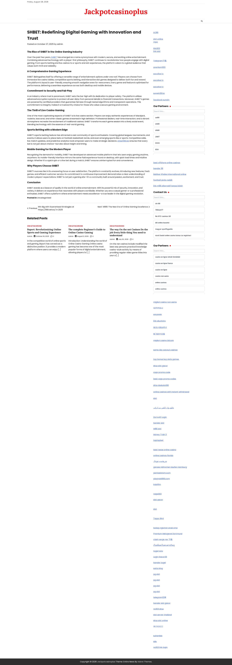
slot (155, 398)
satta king (158, 568)
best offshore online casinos (166, 162)
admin (60, 44)
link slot (156, 51)
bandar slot (158, 423)
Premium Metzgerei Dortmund (167, 533)
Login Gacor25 (160, 556)
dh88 (157, 130)
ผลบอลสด (157, 314)
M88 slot (157, 428)
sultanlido (157, 635)
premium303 (159, 67)
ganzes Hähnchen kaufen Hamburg (170, 467)
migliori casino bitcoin (163, 340)
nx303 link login (160, 647)
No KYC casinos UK (163, 216)
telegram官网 (159, 597)
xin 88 (157, 203)
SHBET (54, 57)
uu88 (157, 117)
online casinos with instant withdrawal (171, 391)
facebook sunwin (161, 99)
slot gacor (158, 499)
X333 (157, 143)
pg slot (156, 574)
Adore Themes (145, 661)
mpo (155, 42)
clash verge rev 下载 (162, 539)
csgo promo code (161, 372)
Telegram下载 (160, 60)
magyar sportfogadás (164, 229)
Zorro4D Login (160, 417)
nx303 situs (158, 609)
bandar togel (159, 562)
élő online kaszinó (162, 223)
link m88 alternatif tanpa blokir (168, 185)
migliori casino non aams (165, 302)
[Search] (202, 21)
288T (157, 137)
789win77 (159, 210)
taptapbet (158, 440)
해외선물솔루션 (160, 327)
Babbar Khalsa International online (169, 174)
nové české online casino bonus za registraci (173, 235)
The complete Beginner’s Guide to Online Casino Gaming (86, 231)
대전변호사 (158, 308)
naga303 (157, 494)
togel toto (158, 551)
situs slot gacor (160, 365)
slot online (158, 39)
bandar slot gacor (161, 603)
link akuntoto (159, 321)
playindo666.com (161, 478)
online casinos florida (163, 455)
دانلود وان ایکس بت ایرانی (163, 407)
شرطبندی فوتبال (160, 461)
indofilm (157, 484)
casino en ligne (161, 270)
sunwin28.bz (159, 93)
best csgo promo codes (164, 378)
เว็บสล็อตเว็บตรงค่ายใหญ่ (164, 545)
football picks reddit (162, 180)
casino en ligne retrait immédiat (167, 257)
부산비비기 (158, 626)
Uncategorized (44, 197)
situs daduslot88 (161, 385)
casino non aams (162, 276)
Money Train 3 (160, 434)
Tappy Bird (158, 518)
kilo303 (156, 48)
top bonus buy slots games (166, 359)
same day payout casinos (165, 349)
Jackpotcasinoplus (116, 11)
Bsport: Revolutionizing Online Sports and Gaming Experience (44, 231)
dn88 (157, 124)
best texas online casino (164, 449)
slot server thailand (162, 614)
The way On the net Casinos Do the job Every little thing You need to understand (129, 232)
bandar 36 (158, 168)
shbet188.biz (123, 141)
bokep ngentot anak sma (165, 528)
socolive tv (158, 73)
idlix (155, 641)
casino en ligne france (164, 263)
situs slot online (160, 620)
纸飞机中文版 (159, 334)
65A (157, 149)
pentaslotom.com (161, 473)
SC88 (155, 32)
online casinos (161, 282)
